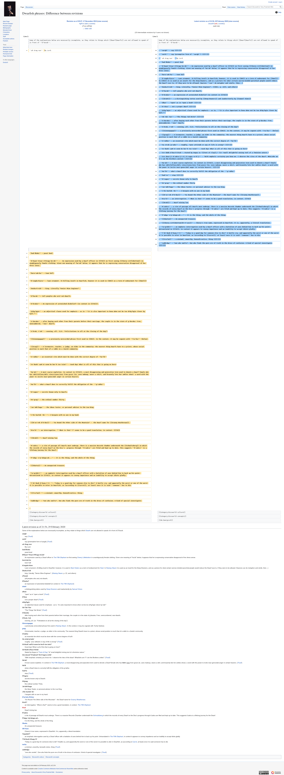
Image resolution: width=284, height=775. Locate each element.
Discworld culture (38, 757)
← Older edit (87, 28)
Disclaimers (59, 772)
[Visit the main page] (10, 9)
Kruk (24, 707)
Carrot (135, 742)
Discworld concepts (52, 757)
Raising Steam (111, 568)
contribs (92, 23)
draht (24, 586)
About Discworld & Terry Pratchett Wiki (42, 772)
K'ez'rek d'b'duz (28, 697)
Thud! (30, 536)
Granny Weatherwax (78, 699)
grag (24, 628)
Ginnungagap (27, 623)
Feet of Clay (43, 652)
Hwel (102, 568)
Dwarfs (88, 530)
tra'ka (24, 744)
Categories (27, 757)
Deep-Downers (51, 589)
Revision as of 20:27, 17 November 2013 (82, 21)
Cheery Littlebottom (84, 557)
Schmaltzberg (98, 715)
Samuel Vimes (77, 589)
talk (86, 23)
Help (279, 12)
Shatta (24, 723)
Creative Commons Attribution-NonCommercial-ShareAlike (55, 768)
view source (102, 21)
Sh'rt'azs (25, 728)
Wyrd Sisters (75, 568)
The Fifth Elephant (59, 557)
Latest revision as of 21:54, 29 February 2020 (211, 21)
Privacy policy (26, 772)
